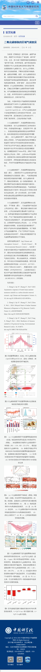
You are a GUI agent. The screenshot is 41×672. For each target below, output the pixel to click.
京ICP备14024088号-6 (15, 642)
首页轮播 (21, 36)
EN (33, 2)
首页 (15, 36)
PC (28, 2)
